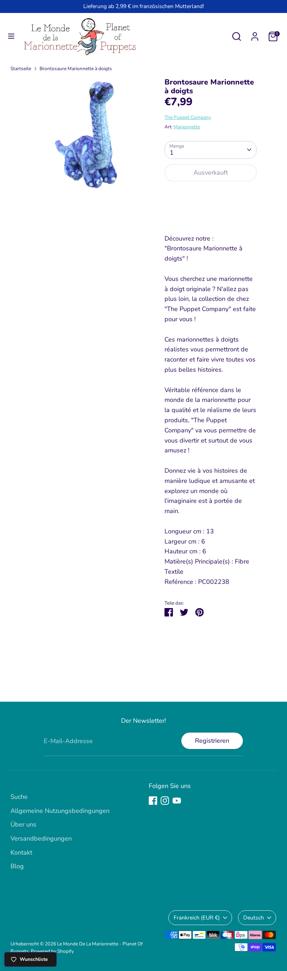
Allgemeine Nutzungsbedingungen (60, 811)
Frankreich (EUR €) (197, 918)
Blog (17, 866)
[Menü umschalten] (11, 36)
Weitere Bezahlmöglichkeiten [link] (210, 212)
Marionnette (187, 126)
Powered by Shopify (52, 951)
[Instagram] (165, 800)
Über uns (23, 824)
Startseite (20, 68)
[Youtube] (177, 800)
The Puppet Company (187, 117)
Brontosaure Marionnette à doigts (76, 68)
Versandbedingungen (41, 838)
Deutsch (253, 918)
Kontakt (21, 852)
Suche (19, 797)
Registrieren (212, 740)
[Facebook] (153, 800)
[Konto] (255, 34)
